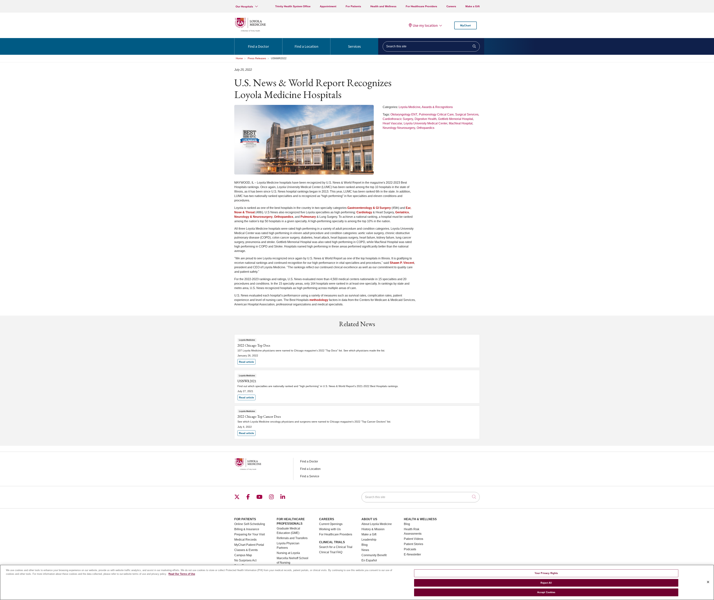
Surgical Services (466, 114)
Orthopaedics (425, 127)
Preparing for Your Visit (249, 534)
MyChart (465, 25)
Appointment (328, 6)
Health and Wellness (383, 6)
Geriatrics (402, 212)
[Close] (708, 582)
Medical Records (245, 539)
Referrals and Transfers (292, 538)
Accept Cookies (546, 592)
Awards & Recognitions (437, 107)
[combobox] (431, 46)
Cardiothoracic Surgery (398, 118)
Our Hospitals (244, 6)
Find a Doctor (258, 46)
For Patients (353, 6)
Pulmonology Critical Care (436, 114)
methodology (318, 299)
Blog (364, 544)
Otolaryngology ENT (403, 114)
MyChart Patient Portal (249, 544)
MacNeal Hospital (460, 123)
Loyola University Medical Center (425, 123)
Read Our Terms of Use (181, 574)
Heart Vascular (392, 123)
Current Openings (330, 524)
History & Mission (373, 529)
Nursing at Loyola (288, 553)
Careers (451, 6)
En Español (369, 560)
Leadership (368, 539)
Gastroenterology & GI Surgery (369, 207)
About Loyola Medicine (376, 524)
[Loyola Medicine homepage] (250, 31)
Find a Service (309, 476)
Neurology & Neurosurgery (253, 216)
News (365, 550)
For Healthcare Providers (421, 6)
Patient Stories (413, 544)
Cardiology (364, 212)
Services (354, 46)
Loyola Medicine (409, 107)
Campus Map (243, 555)
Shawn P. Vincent (402, 262)
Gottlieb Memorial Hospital (455, 118)
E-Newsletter (412, 554)
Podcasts (410, 549)
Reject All (546, 582)
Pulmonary (308, 216)
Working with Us (330, 529)
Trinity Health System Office (293, 6)
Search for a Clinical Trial (335, 547)
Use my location (425, 25)
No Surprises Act (245, 560)
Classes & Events (246, 550)
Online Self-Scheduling (249, 524)
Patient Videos (413, 538)
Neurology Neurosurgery (399, 127)
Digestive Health (426, 118)
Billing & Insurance (246, 529)
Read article (357, 351)
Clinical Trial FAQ (330, 552)
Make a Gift (472, 6)
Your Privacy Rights (546, 573)
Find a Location (306, 46)
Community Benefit (374, 555)
